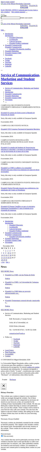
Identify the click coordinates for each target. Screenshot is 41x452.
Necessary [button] (4, 419)
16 (6, 255)
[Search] (2, 20)
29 (4, 260)
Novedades (9, 55)
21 (2, 258)
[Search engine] (26, 12)
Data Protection (10, 352)
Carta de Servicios (15, 41)
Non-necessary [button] (6, 434)
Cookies (8, 356)
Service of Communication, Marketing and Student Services (20, 79)
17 (8, 255)
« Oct (3, 262)
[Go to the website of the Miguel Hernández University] (15, 4)
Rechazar (13, 379)
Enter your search (26, 18)
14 (2, 255)
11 (10, 253)
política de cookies (33, 367)
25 (10, 258)
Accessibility (9, 354)
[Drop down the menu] (4, 14)
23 (6, 258)
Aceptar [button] (4, 379)
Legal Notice (9, 350)
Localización (13, 39)
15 (4, 255)
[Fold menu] (4, 30)
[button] (9, 36)
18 (10, 255)
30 (6, 260)
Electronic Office (9, 10)
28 (2, 260)
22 (4, 258)
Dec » (8, 262)
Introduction (9, 34)
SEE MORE (7, 271)
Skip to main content (8, 2)
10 (8, 253)
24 (8, 258)
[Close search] (2, 22)
